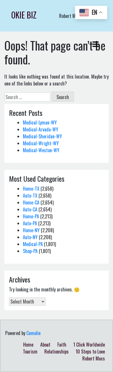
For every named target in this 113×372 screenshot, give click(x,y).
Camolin (33, 333)
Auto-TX (30, 195)
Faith (61, 344)
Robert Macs (93, 358)
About (45, 344)
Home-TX (31, 188)
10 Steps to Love (90, 351)
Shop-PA (30, 251)
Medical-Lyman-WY (40, 122)
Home (28, 344)
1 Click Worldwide (89, 344)
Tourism (30, 351)
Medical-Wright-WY (41, 143)
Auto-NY (30, 237)
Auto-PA (30, 223)
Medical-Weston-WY (41, 150)
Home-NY (31, 230)
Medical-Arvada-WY (40, 129)
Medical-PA (33, 244)
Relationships (56, 351)
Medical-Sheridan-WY (42, 136)
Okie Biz (24, 15)
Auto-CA (30, 209)
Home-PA (31, 216)
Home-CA (31, 202)
